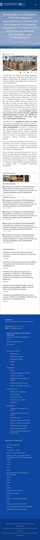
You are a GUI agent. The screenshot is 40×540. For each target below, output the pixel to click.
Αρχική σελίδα (15, 42)
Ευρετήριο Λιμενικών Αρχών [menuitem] (19, 425)
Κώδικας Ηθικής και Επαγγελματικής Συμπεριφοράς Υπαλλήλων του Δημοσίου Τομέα (19, 457)
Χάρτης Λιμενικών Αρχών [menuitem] (18, 428)
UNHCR (9, 477)
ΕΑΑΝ (8, 482)
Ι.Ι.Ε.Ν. (9, 462)
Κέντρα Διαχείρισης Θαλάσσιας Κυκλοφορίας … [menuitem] (20, 432)
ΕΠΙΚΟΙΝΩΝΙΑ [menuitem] (11, 406)
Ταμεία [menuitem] (12, 364)
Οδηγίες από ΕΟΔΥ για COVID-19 (17, 504)
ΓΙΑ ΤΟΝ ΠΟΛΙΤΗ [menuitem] (12, 389)
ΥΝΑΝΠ (9, 447)
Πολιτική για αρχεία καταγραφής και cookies (18, 338)
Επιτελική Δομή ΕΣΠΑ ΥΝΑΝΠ (16, 453)
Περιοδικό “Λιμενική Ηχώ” (15, 490)
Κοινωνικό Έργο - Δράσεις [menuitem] (18, 399)
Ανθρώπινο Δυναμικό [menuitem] (16, 356)
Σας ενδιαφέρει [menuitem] (15, 394)
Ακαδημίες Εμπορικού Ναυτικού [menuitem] (20, 420)
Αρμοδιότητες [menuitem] (14, 353)
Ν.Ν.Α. (9, 496)
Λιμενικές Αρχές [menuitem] (15, 417)
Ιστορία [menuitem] (12, 361)
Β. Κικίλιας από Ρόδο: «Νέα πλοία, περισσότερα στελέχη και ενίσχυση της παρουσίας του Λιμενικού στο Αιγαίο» (19, 254)
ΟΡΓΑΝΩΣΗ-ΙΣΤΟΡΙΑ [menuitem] (13, 351)
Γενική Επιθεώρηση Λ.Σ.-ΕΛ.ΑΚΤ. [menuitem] (20, 373)
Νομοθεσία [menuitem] (13, 402)
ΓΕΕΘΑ (9, 488)
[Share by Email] (31, 72)
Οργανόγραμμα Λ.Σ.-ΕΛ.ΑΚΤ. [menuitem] (19, 383)
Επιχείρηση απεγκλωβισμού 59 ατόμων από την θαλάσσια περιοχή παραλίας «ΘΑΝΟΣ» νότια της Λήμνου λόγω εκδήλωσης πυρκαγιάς (18, 287)
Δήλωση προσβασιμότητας (15, 341)
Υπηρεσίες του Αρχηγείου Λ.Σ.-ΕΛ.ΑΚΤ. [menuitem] (19, 409)
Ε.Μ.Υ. (8, 501)
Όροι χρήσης (10, 344)
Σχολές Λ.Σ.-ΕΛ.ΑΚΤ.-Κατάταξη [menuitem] (19, 385)
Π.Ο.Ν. (9, 464)
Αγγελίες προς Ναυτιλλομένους (16, 498)
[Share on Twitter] (20, 72)
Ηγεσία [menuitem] (12, 370)
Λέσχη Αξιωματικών (13, 493)
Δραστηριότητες (24, 42)
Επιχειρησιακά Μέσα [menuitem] (16, 359)
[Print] (35, 72)
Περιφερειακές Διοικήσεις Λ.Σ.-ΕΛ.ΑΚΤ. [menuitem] (20, 379)
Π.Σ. (8, 467)
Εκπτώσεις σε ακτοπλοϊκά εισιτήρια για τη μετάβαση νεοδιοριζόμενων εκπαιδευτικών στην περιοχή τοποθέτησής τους (19, 264)
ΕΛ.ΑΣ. (9, 470)
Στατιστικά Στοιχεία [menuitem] (16, 397)
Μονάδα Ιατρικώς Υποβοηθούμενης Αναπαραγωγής (18, 473)
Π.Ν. (8, 485)
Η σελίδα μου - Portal (13, 450)
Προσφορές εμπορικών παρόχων (17, 509)
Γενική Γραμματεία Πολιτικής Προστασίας (20, 506)
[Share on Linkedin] (28, 72)
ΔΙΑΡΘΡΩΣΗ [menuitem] (10, 368)
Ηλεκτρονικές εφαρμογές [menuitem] (18, 391)
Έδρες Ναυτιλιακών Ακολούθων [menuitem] (20, 423)
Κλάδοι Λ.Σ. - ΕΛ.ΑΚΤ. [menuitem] (16, 376)
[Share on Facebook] (24, 72)
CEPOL (9, 480)
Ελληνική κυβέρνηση (13, 445)
